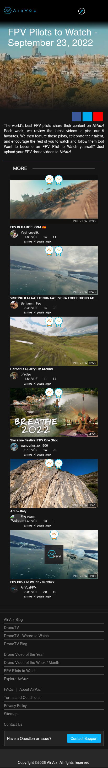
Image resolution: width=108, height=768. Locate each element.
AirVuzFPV (28, 587)
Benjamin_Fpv (31, 303)
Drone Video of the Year (24, 654)
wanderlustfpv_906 (34, 446)
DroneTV (11, 628)
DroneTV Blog (15, 644)
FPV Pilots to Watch (20, 671)
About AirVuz (30, 689)
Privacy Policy (15, 706)
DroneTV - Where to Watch (26, 636)
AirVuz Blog (13, 619)
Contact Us (13, 724)
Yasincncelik (30, 232)
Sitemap (11, 714)
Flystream (28, 516)
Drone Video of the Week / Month (31, 663)
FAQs (8, 689)
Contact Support (84, 738)
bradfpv (26, 374)
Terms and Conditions (22, 697)
